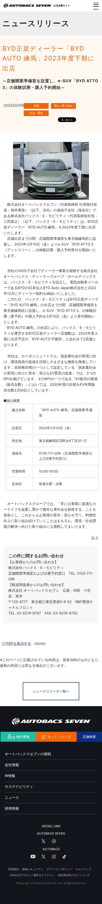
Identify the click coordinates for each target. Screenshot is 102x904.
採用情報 (12, 808)
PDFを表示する (18, 643)
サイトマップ (83, 869)
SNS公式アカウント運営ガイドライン (32, 875)
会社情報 (12, 765)
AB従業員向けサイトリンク (74, 875)
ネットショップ (59, 737)
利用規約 (13, 869)
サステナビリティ (19, 786)
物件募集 (23, 737)
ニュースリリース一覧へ (51, 691)
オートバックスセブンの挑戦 (28, 754)
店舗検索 (89, 737)
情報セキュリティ (32, 869)
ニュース (12, 797)
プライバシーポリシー (59, 869)
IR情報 (10, 775)
